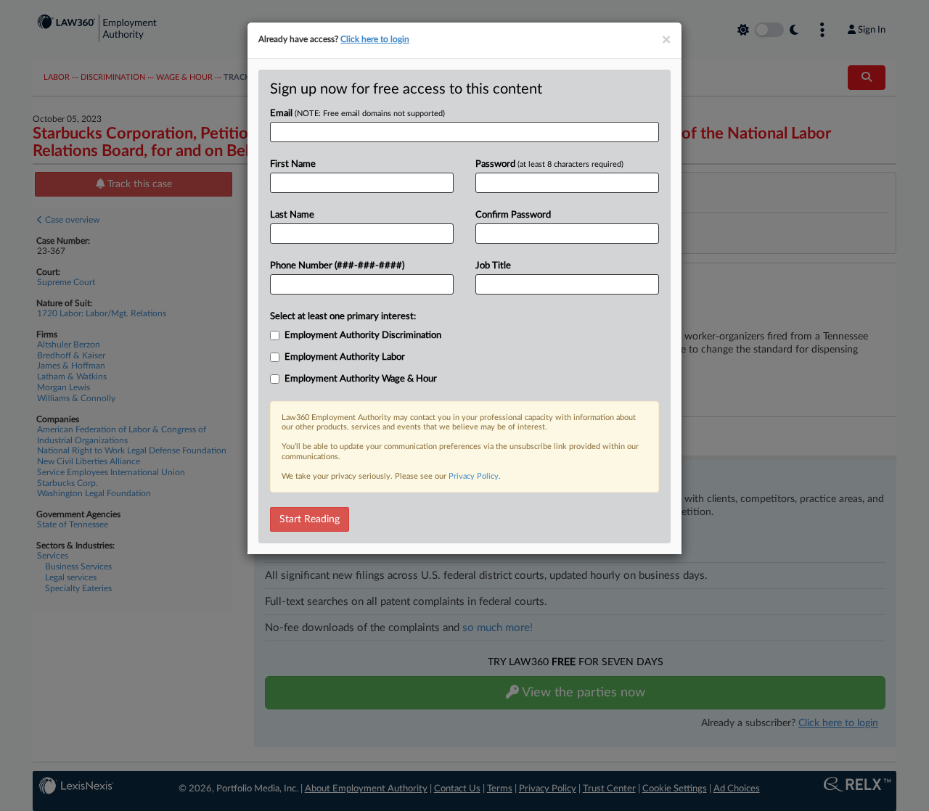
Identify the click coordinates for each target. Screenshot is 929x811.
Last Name (292, 215)
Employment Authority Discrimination (363, 335)
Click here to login (374, 39)
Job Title (493, 266)
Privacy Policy (474, 476)
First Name (293, 164)
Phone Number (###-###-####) (337, 266)
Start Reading (309, 519)
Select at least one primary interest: (343, 316)
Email (357, 113)
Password (549, 164)
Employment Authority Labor (345, 357)
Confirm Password (513, 215)
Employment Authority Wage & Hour (361, 379)
